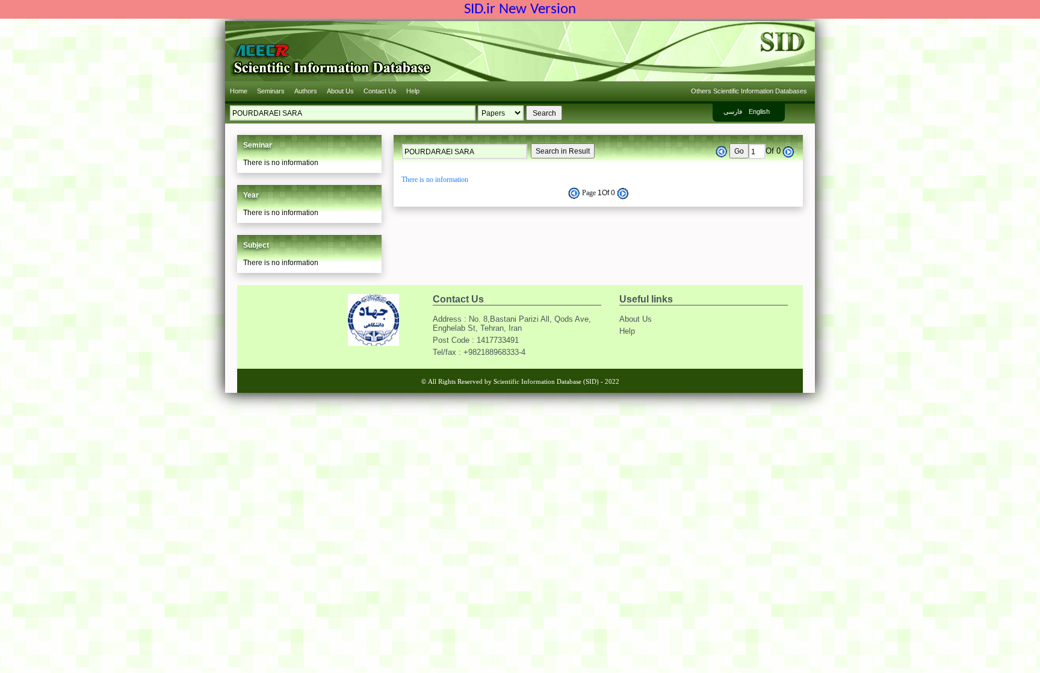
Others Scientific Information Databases (749, 91)
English (759, 111)
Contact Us (380, 91)
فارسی (732, 111)
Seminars (271, 91)
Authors (305, 91)
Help (412, 91)
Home (238, 91)
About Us (340, 91)
